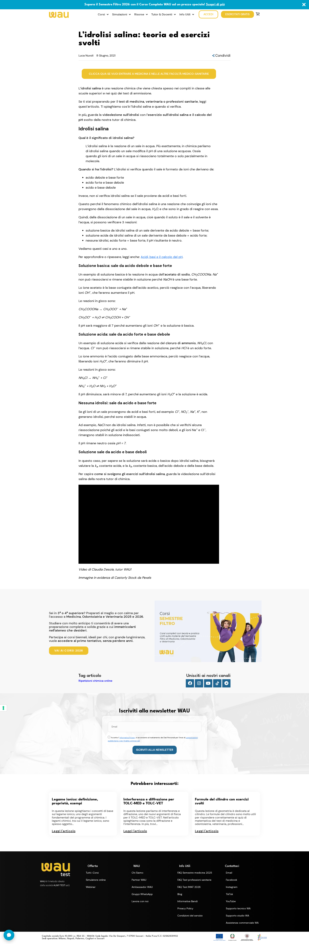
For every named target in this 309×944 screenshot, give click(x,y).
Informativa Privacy (127, 737)
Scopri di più (215, 4)
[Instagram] (199, 683)
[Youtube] (208, 683)
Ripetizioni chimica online (95, 680)
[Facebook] (190, 683)
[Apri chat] (9, 935)
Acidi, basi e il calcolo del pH (162, 257)
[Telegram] (226, 683)
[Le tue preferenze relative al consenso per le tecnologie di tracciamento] (3, 708)
